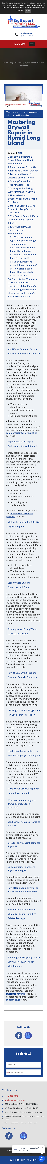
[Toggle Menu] (32, 44)
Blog (11, 63)
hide (20, 152)
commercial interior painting (21, 433)
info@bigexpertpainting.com (16, 1100)
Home (5, 63)
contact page (13, 999)
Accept (28, 10)
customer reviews (15, 993)
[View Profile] (19, 1035)
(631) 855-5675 (27, 36)
